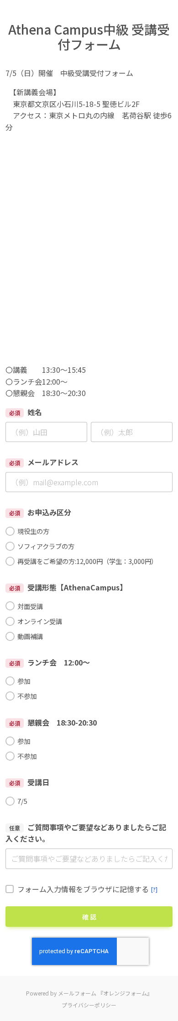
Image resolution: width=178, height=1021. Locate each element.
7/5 (22, 801)
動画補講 (30, 636)
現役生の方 (33, 531)
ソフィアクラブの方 (45, 546)
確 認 (89, 916)
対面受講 (30, 606)
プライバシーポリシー (89, 1005)
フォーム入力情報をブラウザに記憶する (87, 889)
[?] (154, 889)
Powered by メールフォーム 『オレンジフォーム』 (89, 993)
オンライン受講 (39, 621)
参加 (23, 681)
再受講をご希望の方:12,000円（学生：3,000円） (87, 561)
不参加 (27, 696)
